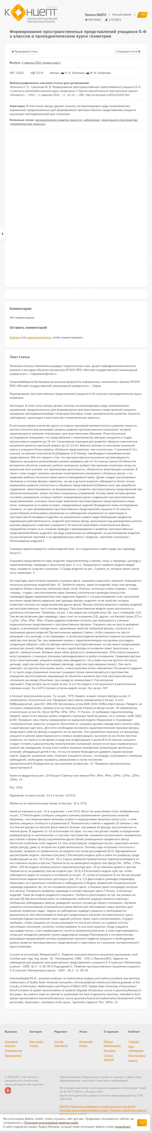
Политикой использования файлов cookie (51, 1122)
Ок (142, 1122)
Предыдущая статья (26, 51)
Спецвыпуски (13, 1050)
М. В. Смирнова (100, 72)
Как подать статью (36, 1043)
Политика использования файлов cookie (84, 1110)
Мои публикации (135, 1048)
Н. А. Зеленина (74, 72)
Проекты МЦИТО (95, 14)
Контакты (110, 1050)
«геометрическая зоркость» (28, 123)
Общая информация (112, 1043)
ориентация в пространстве (119, 119)
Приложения (13, 1055)
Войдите (15, 337)
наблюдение (92, 119)
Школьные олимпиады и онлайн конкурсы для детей (102, 1106)
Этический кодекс (85, 1043)
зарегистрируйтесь (39, 337)
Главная (133, 1041)
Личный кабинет (122, 14)
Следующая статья (127, 51)
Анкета (132, 1060)
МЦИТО (64, 1106)
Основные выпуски (11, 1043)
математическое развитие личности (58, 119)
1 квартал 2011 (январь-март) (41, 62)
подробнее (123, 1126)
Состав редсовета (61, 1043)
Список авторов (109, 1057)
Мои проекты (136, 1055)
